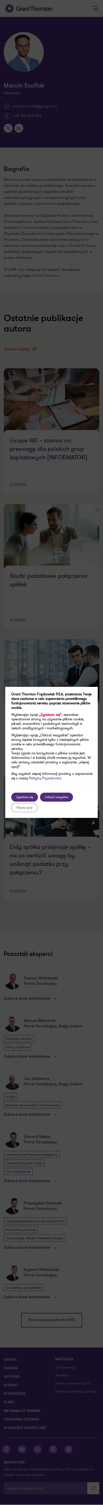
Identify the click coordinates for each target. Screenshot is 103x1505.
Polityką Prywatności (45, 778)
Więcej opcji (24, 807)
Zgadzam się (24, 797)
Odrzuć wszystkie (56, 797)
